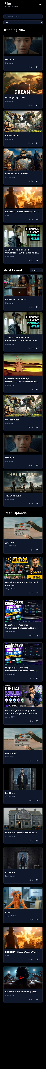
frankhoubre (9, 757)
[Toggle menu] (40, 4)
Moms (7, 215)
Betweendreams (10, 876)
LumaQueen (9, 256)
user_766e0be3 (10, 631)
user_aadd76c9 (10, 916)
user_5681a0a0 (10, 546)
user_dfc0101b (10, 717)
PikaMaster (9, 63)
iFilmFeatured (10, 177)
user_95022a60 (10, 589)
